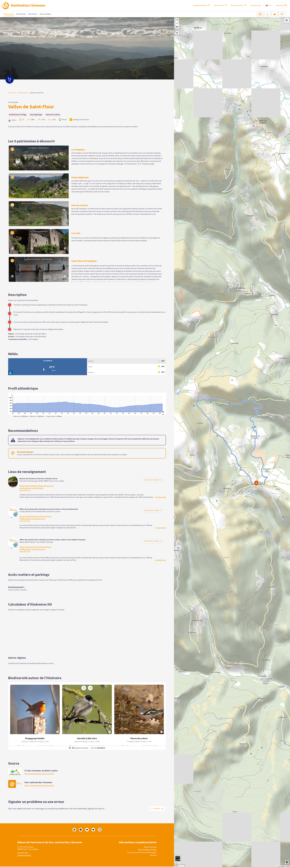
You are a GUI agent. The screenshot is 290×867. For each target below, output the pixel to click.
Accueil (13, 93)
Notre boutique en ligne (147, 850)
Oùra (52, 663)
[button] (177, 26)
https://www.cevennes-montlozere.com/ (35, 516)
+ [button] (177, 19)
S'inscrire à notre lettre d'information (142, 852)
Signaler (157, 808)
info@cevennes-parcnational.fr (31, 488)
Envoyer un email (24, 855)
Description (32, 14)
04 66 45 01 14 (24, 490)
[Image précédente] (12, 241)
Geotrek (153, 855)
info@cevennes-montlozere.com (32, 519)
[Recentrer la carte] (177, 33)
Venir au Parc (219, 5)
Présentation (9, 14)
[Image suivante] (65, 241)
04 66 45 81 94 (24, 521)
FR (270, 5)
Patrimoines (21, 14)
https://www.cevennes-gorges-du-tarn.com (36, 486)
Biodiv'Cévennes (150, 847)
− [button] (177, 23)
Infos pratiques (45, 14)
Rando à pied (22, 93)
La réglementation (200, 5)
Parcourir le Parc (237, 5)
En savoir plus (255, 5)
